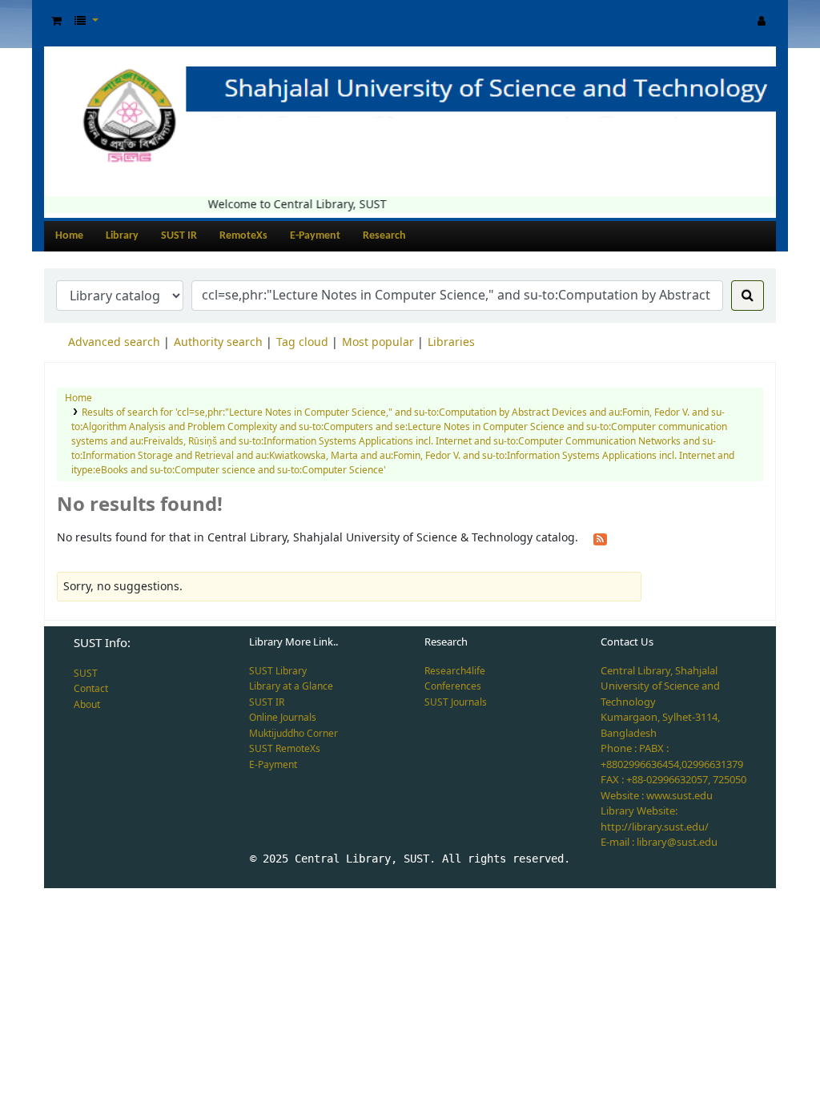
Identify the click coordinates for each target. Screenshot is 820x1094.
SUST (86, 673)
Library (122, 236)
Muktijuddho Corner (293, 733)
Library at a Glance (291, 686)
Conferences (452, 686)
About (87, 705)
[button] (56, 21)
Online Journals (282, 717)
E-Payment (315, 236)
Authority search (218, 342)
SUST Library (278, 671)
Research (384, 236)
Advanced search (114, 342)
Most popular (378, 342)
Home (69, 236)
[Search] (747, 295)
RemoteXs (243, 236)
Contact (91, 689)
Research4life (454, 671)
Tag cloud (302, 342)
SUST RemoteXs (284, 749)
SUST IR (179, 236)
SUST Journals (455, 702)
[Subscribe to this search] (600, 538)
